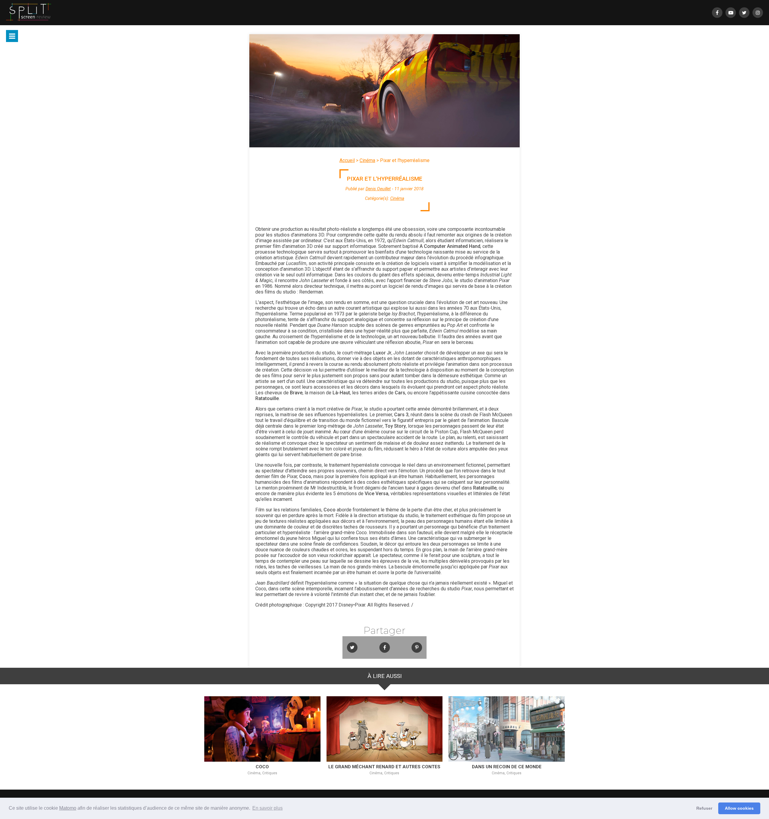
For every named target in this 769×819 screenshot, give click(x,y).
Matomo (67, 808)
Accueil (347, 160)
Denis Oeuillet (378, 188)
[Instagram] (757, 13)
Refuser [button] (704, 808)
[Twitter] (744, 13)
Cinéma (367, 160)
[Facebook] (717, 13)
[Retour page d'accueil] (28, 12)
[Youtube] (730, 13)
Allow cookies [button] (739, 808)
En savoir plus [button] (267, 808)
